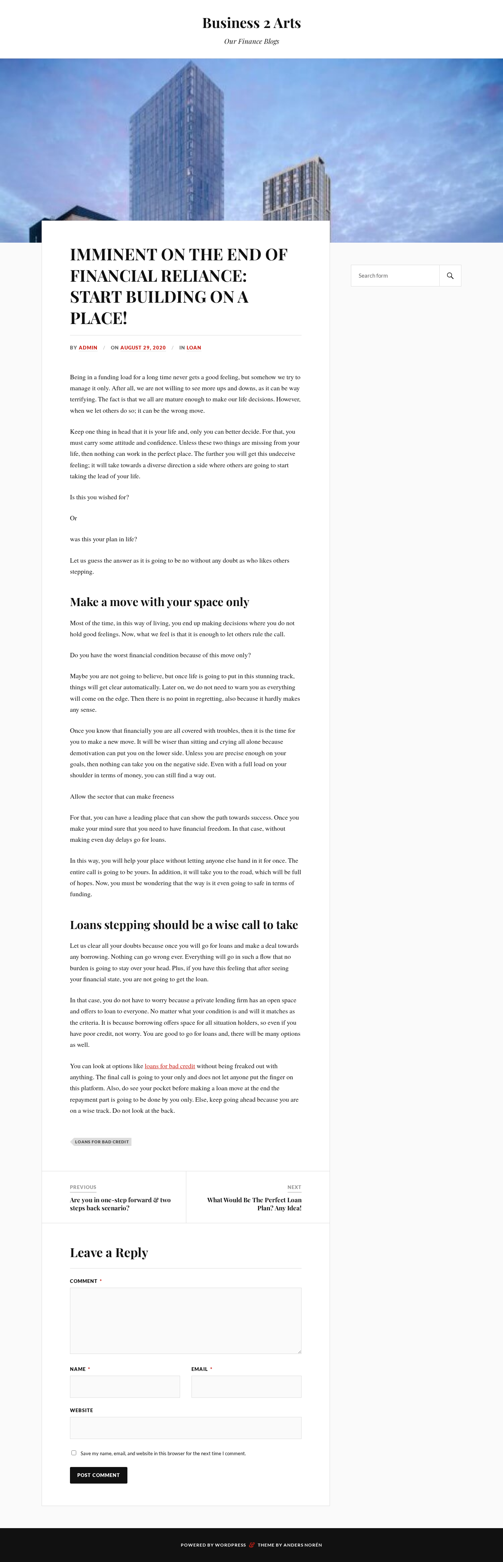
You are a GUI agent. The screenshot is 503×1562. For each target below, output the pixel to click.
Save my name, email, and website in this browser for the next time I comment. (163, 1453)
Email (201, 1369)
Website (81, 1410)
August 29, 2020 (143, 348)
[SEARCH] (450, 275)
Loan (194, 348)
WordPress (230, 1545)
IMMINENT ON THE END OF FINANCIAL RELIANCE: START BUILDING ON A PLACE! (178, 285)
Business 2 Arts (251, 22)
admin (88, 348)
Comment (86, 1281)
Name (80, 1369)
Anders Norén (303, 1545)
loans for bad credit (170, 1065)
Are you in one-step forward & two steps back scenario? (120, 1204)
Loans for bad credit (102, 1141)
